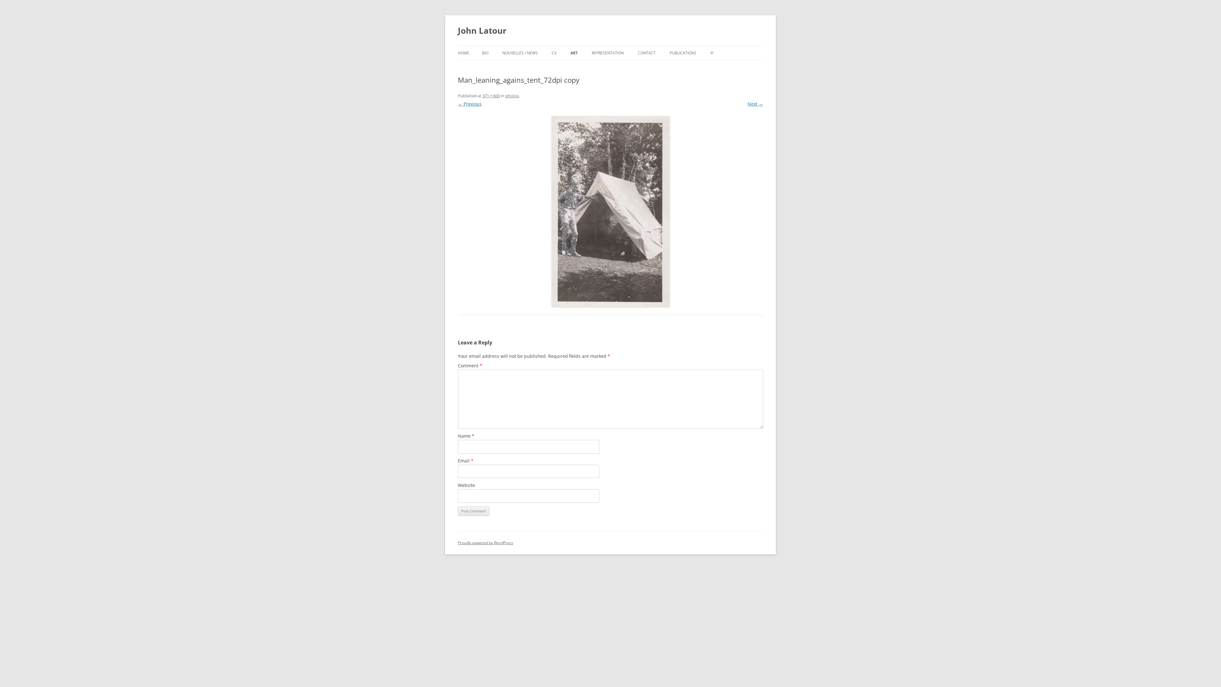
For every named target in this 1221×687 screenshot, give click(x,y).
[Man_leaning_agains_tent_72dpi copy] (610, 211)
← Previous (470, 104)
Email (465, 461)
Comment (470, 366)
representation (608, 53)
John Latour (482, 30)
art (574, 53)
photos (512, 96)
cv (554, 53)
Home (463, 53)
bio (485, 53)
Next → (755, 104)
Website (466, 485)
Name (466, 436)
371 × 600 (491, 96)
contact (647, 53)
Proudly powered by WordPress (485, 542)
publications (683, 53)
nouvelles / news (520, 53)
